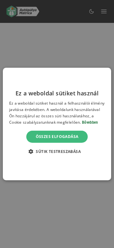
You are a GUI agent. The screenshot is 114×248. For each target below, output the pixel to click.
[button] (57, 151)
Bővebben (90, 122)
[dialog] (57, 124)
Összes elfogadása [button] (57, 136)
